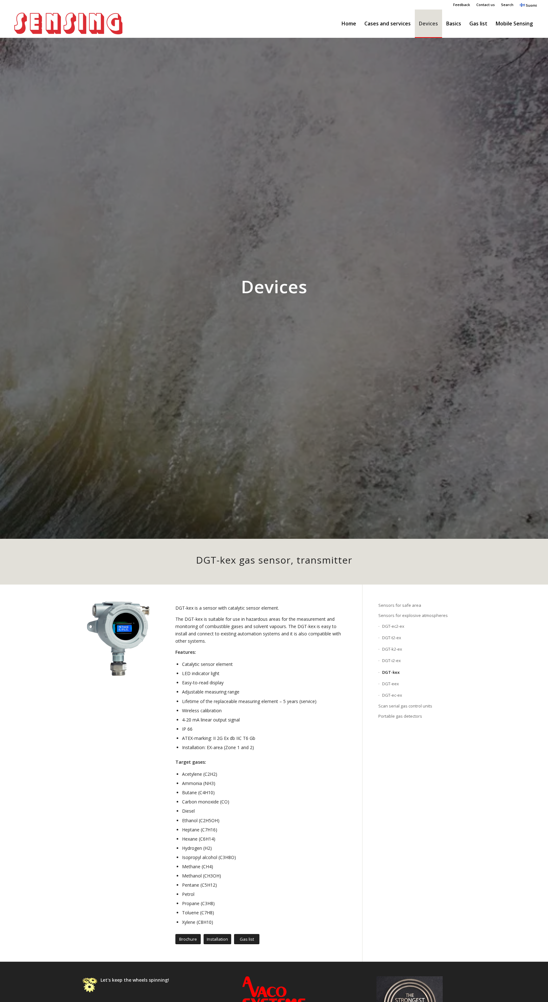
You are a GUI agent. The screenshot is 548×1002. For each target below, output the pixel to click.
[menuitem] (461, 4)
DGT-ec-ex (392, 695)
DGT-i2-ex (391, 660)
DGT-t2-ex (391, 637)
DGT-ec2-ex (393, 626)
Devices (274, 286)
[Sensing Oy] (68, 23)
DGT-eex (390, 684)
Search (507, 4)
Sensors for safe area (399, 605)
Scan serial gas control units (405, 706)
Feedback (461, 4)
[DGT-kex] (121, 639)
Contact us (485, 4)
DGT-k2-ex (392, 649)
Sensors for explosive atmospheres (413, 615)
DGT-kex (391, 672)
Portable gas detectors (400, 716)
